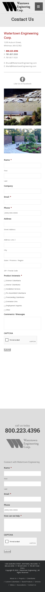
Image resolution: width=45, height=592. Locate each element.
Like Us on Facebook (22, 83)
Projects (22, 578)
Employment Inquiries (14, 305)
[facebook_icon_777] (22, 79)
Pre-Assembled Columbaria (16, 293)
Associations (21, 585)
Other (8, 310)
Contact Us (32, 585)
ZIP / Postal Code (11, 271)
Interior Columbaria (13, 285)
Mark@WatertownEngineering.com (21, 66)
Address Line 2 (9, 240)
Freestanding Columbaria (15, 297)
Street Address (9, 229)
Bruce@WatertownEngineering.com (21, 63)
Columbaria (31, 578)
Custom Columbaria (12, 582)
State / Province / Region (13, 260)
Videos (12, 585)
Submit (7, 349)
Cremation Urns (11, 301)
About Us (13, 578)
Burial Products (27, 582)
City (5, 250)
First (5, 171)
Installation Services (13, 289)
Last (5, 181)
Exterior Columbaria (13, 280)
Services (38, 582)
